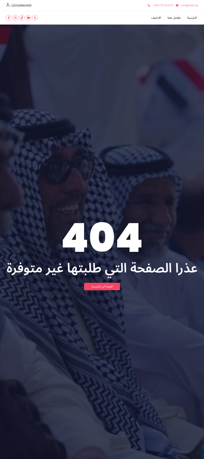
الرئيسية (192, 18)
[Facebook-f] (9, 18)
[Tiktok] (22, 18)
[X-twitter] (35, 18)
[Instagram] (15, 18)
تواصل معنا (174, 18)
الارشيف (156, 18)
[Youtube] (28, 18)
